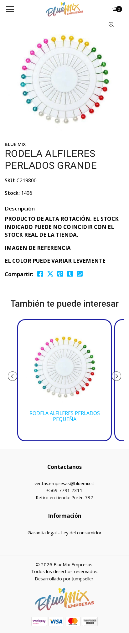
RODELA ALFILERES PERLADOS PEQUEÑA (64, 416)
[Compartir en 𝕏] (50, 274)
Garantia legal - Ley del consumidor (65, 532)
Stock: (12, 192)
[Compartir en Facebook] (40, 274)
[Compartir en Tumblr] (70, 274)
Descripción (20, 208)
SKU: (10, 180)
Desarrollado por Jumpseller (64, 578)
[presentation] (12, 376)
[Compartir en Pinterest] (60, 274)
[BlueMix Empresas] (65, 9)
